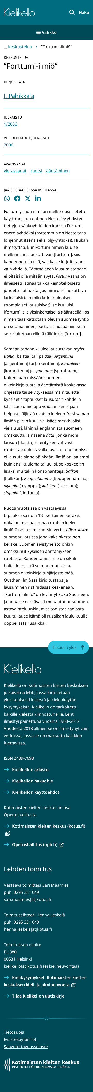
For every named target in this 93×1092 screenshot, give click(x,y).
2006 (8, 145)
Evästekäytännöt (20, 1039)
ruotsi (36, 171)
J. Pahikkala (19, 95)
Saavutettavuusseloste (26, 1046)
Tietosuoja (14, 1032)
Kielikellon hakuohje (32, 781)
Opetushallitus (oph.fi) (38, 844)
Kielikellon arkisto (30, 769)
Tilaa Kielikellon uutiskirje (38, 996)
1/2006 (10, 124)
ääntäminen (58, 171)
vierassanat (15, 171)
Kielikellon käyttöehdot (35, 792)
